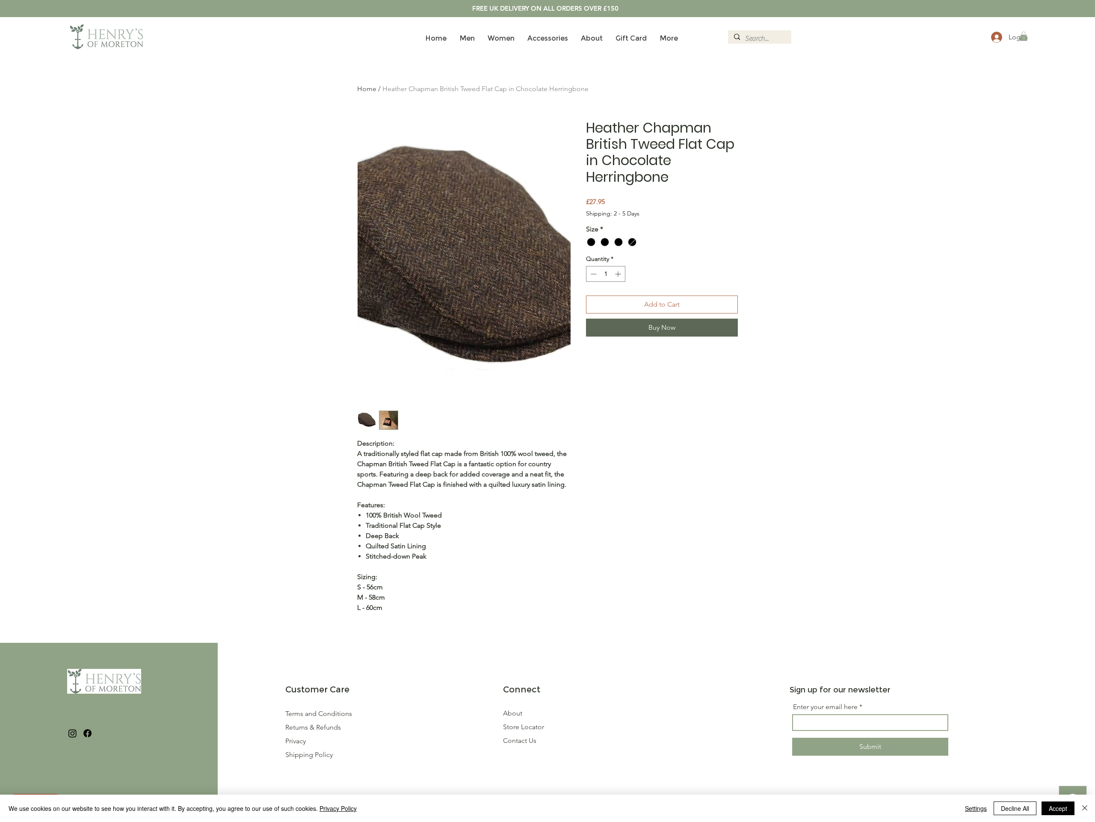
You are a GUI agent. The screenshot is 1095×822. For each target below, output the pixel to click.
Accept (1058, 808)
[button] (1023, 36)
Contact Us (519, 740)
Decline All (1015, 808)
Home (366, 89)
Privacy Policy (338, 808)
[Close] (1085, 808)
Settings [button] (976, 808)
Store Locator (523, 727)
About (512, 713)
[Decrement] (592, 273)
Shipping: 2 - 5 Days (612, 213)
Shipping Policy (309, 755)
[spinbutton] (605, 273)
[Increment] (618, 273)
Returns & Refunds (314, 727)
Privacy (295, 741)
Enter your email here (825, 707)
